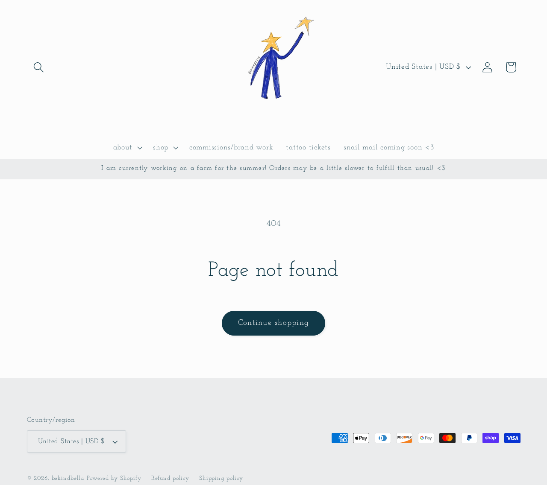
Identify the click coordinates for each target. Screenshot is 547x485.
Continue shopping (273, 323)
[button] (38, 67)
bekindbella (68, 478)
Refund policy (170, 478)
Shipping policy (221, 478)
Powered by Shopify (114, 478)
